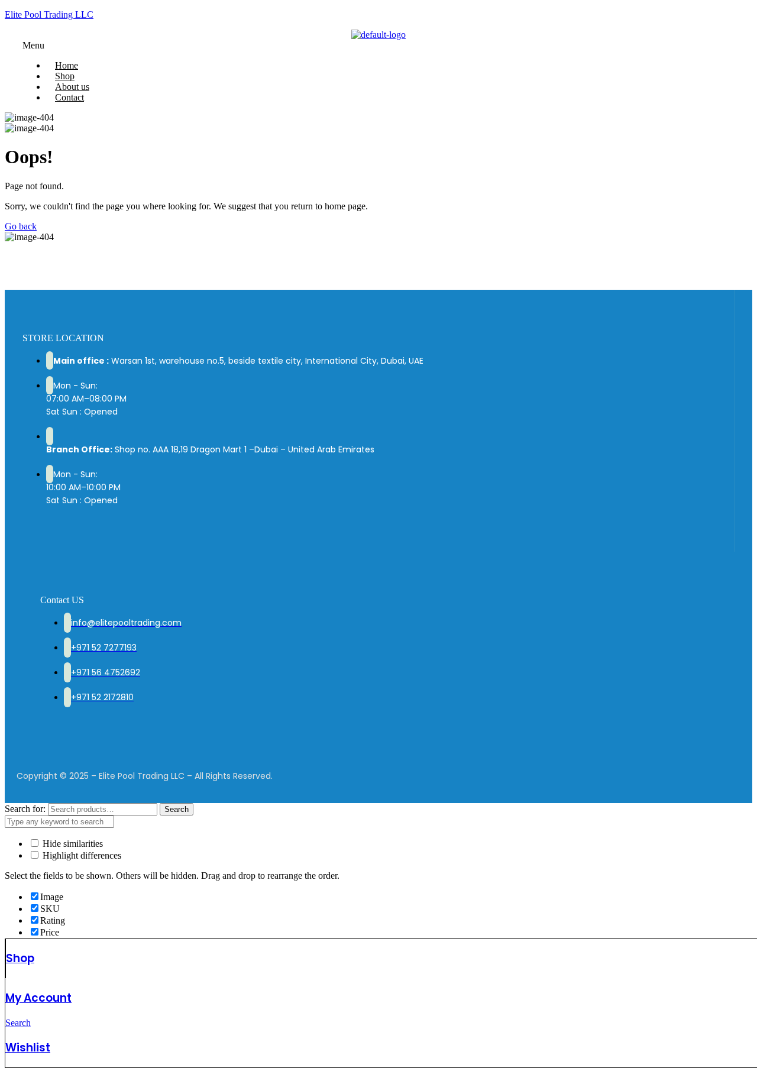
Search (176, 809)
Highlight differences (80, 855)
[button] (378, 45)
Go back (21, 226)
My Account (38, 998)
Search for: (25, 809)
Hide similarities (71, 844)
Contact (69, 97)
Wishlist (27, 1048)
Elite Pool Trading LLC (49, 14)
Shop (20, 958)
